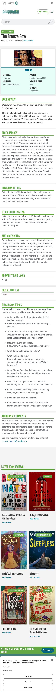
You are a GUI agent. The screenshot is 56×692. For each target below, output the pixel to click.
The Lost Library (9, 628)
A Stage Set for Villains (39, 515)
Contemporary (28, 41)
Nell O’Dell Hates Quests (12, 573)
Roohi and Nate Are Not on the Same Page (13, 516)
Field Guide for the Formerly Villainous (38, 630)
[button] (52, 11)
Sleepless (34, 573)
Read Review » (7, 522)
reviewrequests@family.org (14, 441)
